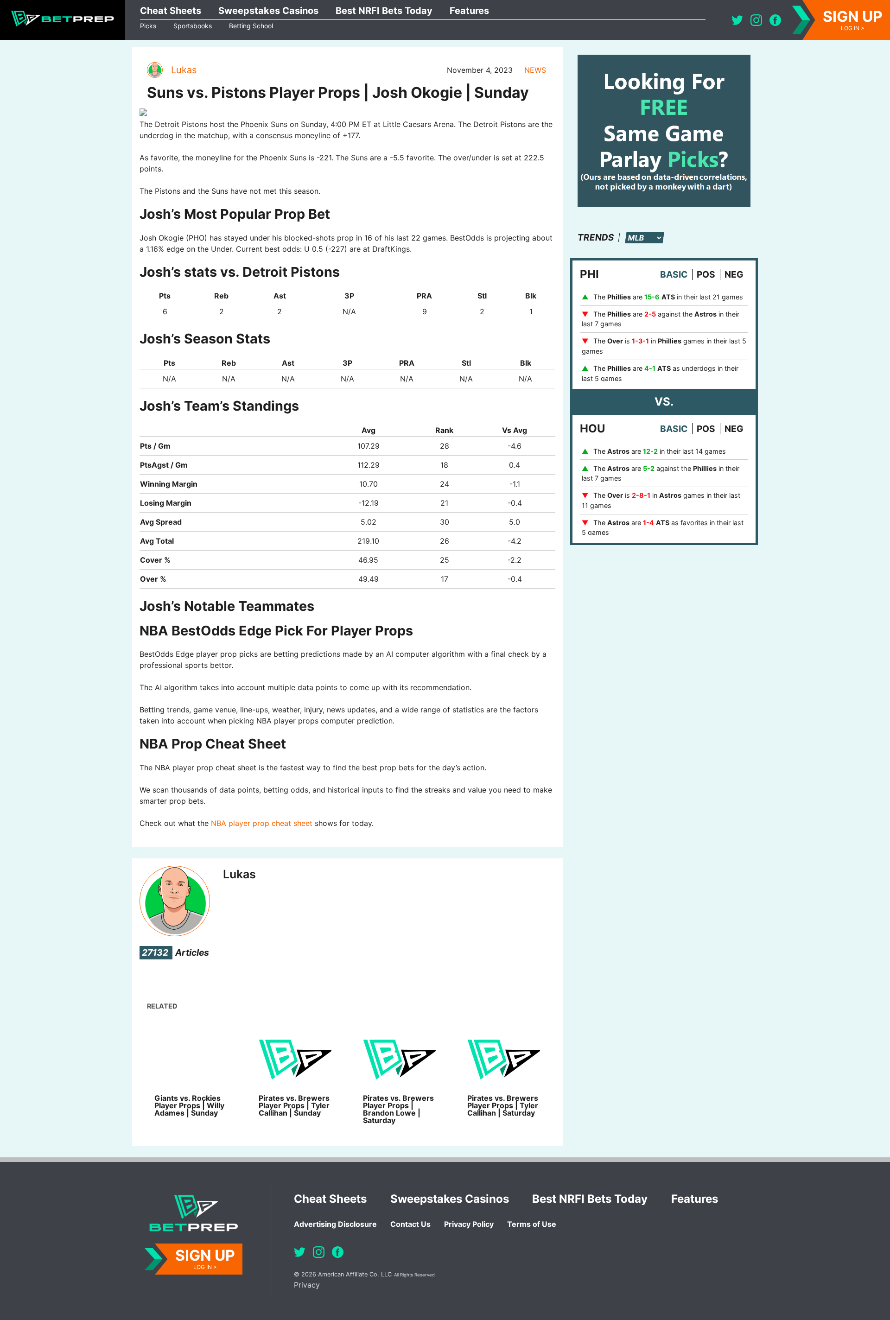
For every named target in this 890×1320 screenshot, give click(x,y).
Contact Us (410, 1224)
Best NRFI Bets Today (384, 10)
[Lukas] (154, 70)
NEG (734, 274)
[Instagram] (756, 20)
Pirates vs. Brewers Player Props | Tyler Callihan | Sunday (294, 1105)
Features (469, 10)
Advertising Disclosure (335, 1224)
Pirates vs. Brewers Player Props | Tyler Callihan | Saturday (502, 1105)
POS (706, 274)
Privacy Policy (469, 1224)
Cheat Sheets (170, 10)
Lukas (184, 70)
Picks (148, 26)
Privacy (307, 1284)
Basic (673, 274)
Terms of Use (531, 1224)
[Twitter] (737, 20)
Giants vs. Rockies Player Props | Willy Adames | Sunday (189, 1105)
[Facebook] (775, 20)
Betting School (251, 26)
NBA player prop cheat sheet (261, 823)
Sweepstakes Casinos (268, 10)
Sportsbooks (192, 26)
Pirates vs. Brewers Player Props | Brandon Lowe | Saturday (398, 1109)
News (535, 70)
